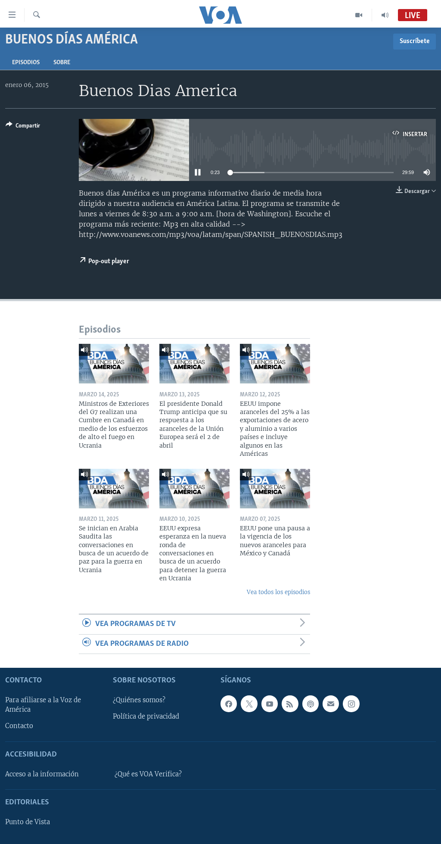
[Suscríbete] (331, 703)
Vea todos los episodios (278, 592)
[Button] (23, 127)
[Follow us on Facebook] (228, 703)
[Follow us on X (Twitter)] (249, 703)
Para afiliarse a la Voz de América (43, 704)
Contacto (19, 726)
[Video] (359, 15)
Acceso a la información (42, 774)
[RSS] (290, 703)
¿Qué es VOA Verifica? (148, 774)
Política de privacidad (146, 716)
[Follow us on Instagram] (351, 703)
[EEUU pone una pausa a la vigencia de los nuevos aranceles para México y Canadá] (275, 488)
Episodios (26, 62)
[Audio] (385, 15)
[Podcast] (310, 703)
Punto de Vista (27, 822)
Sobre (61, 62)
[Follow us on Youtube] (269, 703)
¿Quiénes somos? (139, 700)
